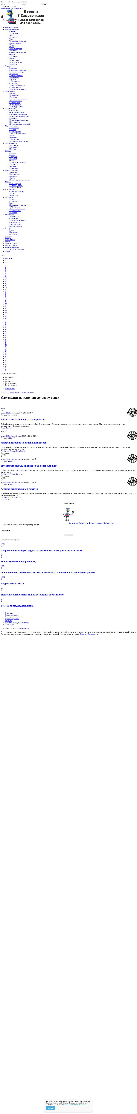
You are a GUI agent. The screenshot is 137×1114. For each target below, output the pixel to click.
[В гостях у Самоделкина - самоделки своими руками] (22, 24)
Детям (7, 242)
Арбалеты (13, 234)
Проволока (13, 213)
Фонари (8, 238)
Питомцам (13, 51)
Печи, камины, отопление (18, 120)
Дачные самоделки (12, 247)
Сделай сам (13, 218)
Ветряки (12, 193)
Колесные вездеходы (17, 72)
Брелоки (12, 58)
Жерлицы (12, 166)
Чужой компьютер (9, 6)
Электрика (13, 118)
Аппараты (13, 176)
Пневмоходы (14, 78)
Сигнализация (14, 103)
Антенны (8, 236)
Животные (13, 137)
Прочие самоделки (12, 29)
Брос (11, 203)
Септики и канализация (18, 114)
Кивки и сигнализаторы (18, 162)
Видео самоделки (15, 62)
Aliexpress (13, 64)
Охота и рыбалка (15, 226)
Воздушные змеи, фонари (18, 141)
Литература (9, 215)
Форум (7, 251)
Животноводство (15, 49)
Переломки (13, 74)
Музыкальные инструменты (19, 180)
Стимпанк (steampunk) (17, 52)
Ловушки (12, 153)
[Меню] (4, 255)
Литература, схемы (16, 106)
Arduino (12, 93)
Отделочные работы (16, 112)
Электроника (10, 91)
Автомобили (14, 128)
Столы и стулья (15, 184)
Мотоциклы (13, 147)
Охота (11, 47)
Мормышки (13, 168)
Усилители (13, 97)
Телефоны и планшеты (17, 41)
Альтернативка (10, 189)
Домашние (13, 37)
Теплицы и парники (16, 249)
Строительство (10, 108)
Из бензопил (14, 60)
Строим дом (13, 110)
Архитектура (14, 139)
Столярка (12, 31)
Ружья (11, 230)
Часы (11, 39)
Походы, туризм (11, 245)
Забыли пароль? (17, 8)
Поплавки (13, 159)
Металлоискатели (15, 101)
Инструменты (14, 174)
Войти (44, 4)
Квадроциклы (14, 81)
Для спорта (13, 56)
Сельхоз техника (15, 87)
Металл (12, 199)
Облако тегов (26, 392)
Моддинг (12, 45)
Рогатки (8, 228)
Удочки (12, 164)
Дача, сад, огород (15, 224)
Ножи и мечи (10, 240)
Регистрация (5, 8)
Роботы (12, 35)
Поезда (12, 135)
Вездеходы (13, 68)
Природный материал (17, 209)
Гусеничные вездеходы (17, 70)
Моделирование (11, 126)
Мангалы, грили (11, 243)
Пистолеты (13, 232)
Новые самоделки (11, 27)
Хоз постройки (14, 122)
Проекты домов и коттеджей (19, 124)
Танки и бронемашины (17, 134)
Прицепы (12, 149)
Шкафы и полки (15, 188)
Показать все (10, 389)
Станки (12, 178)
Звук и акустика (15, 105)
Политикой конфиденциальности (75, 1104)
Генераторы (13, 195)
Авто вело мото (11, 143)
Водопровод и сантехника (19, 116)
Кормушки (13, 157)
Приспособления (11, 170)
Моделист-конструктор (17, 89)
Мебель (8, 182)
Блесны (12, 155)
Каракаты (12, 79)
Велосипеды (14, 145)
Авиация (12, 130)
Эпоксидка (13, 201)
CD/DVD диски (15, 207)
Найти (24, 2)
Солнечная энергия (16, 191)
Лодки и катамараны (17, 85)
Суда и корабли (15, 132)
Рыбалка (8, 151)
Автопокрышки (15, 211)
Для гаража (13, 33)
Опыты (12, 54)
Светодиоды (14, 95)
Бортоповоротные (16, 76)
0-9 (6, 262)
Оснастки (12, 161)
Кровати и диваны (16, 186)
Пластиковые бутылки (17, 205)
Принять (51, 1108)
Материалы (9, 197)
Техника (8, 66)
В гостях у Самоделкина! (10, 392)
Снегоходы (13, 83)
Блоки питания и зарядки (18, 99)
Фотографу (13, 172)
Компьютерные (15, 43)
